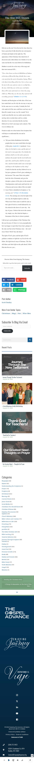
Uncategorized (6, 546)
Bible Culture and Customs (10, 519)
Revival (4, 559)
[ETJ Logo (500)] (17, 644)
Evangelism (5, 527)
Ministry (4, 570)
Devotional (5, 494)
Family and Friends (8, 557)
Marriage (5, 496)
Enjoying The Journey (9, 512)
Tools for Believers (8, 537)
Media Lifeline (20, 732)
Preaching (5, 524)
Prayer (4, 488)
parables (4, 529)
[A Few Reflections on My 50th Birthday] (17, 396)
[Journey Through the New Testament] (17, 367)
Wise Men (27, 313)
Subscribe (27, 268)
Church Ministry (7, 516)
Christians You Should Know (11, 507)
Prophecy (5, 491)
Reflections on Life (8, 521)
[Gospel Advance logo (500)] (17, 613)
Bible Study (5, 562)
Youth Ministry (6, 565)
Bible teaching (6, 534)
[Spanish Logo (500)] (17, 675)
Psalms (4, 544)
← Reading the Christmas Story (12, 579)
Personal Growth (7, 552)
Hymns (4, 483)
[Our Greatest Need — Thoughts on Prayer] (17, 454)
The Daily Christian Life (9, 532)
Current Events (19, 23)
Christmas (6, 313)
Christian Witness (7, 509)
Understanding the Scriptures (11, 486)
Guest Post (5, 549)
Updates (4, 514)
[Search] (30, 340)
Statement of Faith (17, 737)
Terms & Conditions (22, 734)
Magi (14, 313)
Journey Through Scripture (10, 539)
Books (3, 554)
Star (19, 313)
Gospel (4, 567)
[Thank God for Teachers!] (17, 425)
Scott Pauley (17, 21)
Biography (5, 481)
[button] (4, 6)
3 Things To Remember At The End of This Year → (18, 585)
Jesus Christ (5, 501)
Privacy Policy (10, 734)
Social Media (6, 504)
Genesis (4, 541)
